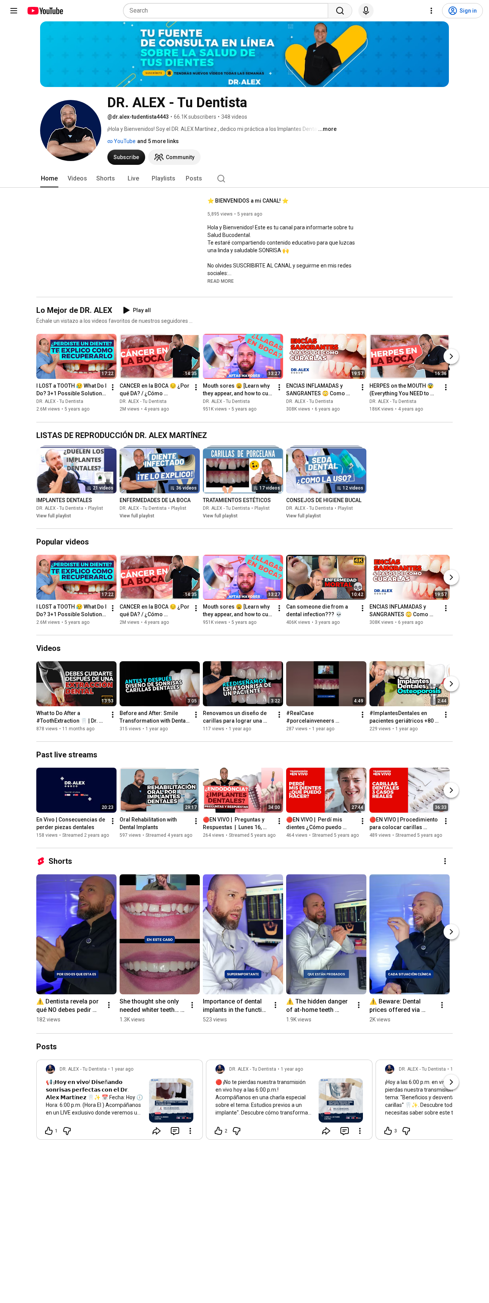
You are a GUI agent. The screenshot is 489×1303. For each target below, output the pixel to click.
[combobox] (228, 10)
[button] (220, 281)
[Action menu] (190, 1131)
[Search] (340, 10)
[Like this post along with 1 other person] (49, 1131)
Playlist (95, 508)
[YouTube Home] (44, 10)
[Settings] (431, 10)
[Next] (451, 356)
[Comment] (175, 1131)
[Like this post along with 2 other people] (218, 1131)
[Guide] (13, 10)
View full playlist (53, 516)
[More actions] (112, 387)
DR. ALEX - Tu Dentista (59, 401)
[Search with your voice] (366, 10)
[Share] (156, 1131)
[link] (119, 1102)
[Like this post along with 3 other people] (388, 1131)
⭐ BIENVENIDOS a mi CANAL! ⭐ (247, 201)
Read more (220, 281)
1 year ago (122, 1069)
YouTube (124, 141)
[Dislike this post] (67, 1131)
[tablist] (244, 178)
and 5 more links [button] (158, 141)
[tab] (49, 178)
